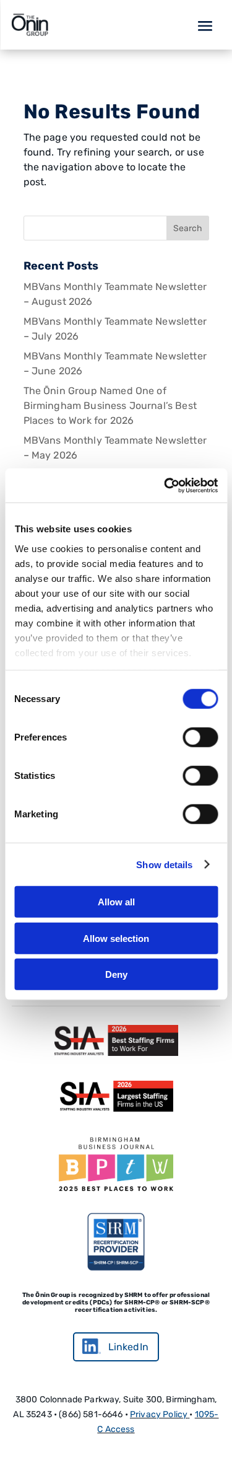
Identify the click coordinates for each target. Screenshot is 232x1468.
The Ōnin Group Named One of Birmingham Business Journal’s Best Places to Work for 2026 (110, 405)
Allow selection (116, 938)
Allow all (116, 902)
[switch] (200, 737)
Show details (164, 864)
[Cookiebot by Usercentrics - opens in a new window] (165, 485)
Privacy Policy (158, 1414)
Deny (116, 974)
